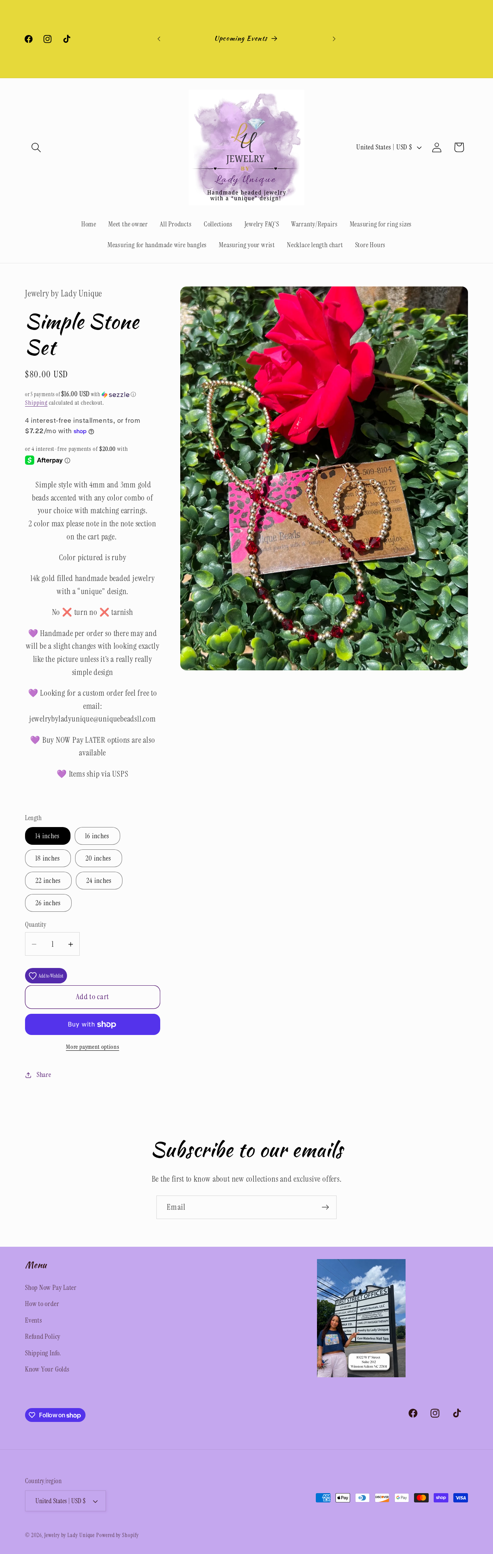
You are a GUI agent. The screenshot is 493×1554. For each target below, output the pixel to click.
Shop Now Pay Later (51, 1287)
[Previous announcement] (159, 38)
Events (33, 1320)
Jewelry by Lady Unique (69, 1535)
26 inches (48, 903)
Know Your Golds (47, 1369)
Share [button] (44, 1074)
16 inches (97, 836)
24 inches (99, 880)
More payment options (92, 1047)
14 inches (47, 836)
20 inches (99, 858)
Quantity (35, 925)
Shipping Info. (43, 1353)
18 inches (47, 858)
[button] (36, 147)
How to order (42, 1303)
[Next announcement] (334, 38)
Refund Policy (42, 1336)
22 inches (48, 880)
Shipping (36, 403)
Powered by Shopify (117, 1535)
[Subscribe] (325, 1207)
